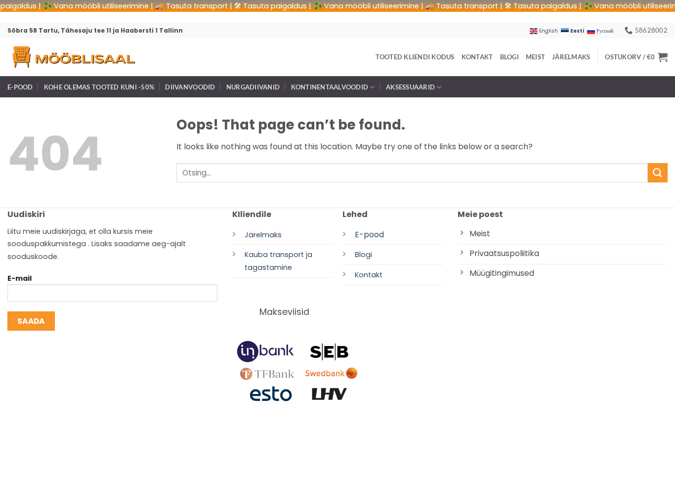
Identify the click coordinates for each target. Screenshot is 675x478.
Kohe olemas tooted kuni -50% (99, 87)
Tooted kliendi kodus (415, 57)
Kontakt (477, 57)
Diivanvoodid (190, 87)
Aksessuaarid (410, 87)
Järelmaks (571, 57)
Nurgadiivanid (253, 87)
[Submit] (658, 172)
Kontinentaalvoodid (330, 87)
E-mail (19, 278)
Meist (535, 57)
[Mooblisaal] (73, 57)
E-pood (20, 87)
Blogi (509, 57)
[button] (636, 57)
